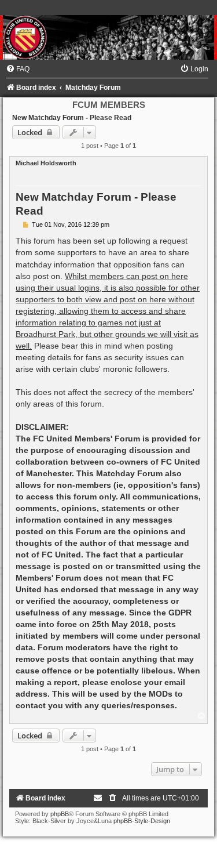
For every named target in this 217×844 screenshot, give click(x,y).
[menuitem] (18, 69)
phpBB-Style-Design (141, 820)
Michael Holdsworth (46, 163)
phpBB (59, 813)
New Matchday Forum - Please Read (71, 118)
